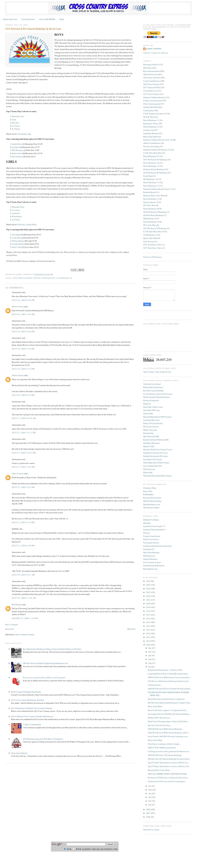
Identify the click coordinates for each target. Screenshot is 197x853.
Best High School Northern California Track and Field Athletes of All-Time (52, 649)
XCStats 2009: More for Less (159, 717)
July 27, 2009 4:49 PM (23, 545)
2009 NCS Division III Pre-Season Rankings (165, 729)
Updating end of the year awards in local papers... (167, 781)
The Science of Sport (151, 507)
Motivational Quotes (19, 753)
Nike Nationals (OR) (151, 436)
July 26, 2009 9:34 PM (23, 395)
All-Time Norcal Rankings (153, 215)
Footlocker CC (149, 549)
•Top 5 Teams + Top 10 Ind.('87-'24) (157, 372)
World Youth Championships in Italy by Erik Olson (168, 721)
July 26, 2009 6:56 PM (23, 300)
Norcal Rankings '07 (151, 156)
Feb (150, 801)
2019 (148, 607)
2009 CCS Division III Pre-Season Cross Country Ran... (169, 677)
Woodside (22, 134)
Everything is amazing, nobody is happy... (164, 744)
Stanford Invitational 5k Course (155, 456)
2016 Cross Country (151, 84)
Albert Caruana (18, 306)
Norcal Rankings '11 (151, 120)
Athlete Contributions (44, 278)
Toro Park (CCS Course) (152, 459)
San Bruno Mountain (151, 443)
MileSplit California (151, 519)
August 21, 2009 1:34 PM (25, 618)
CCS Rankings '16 (150, 235)
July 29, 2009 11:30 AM (24, 598)
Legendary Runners (150, 133)
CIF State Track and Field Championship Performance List (45, 663)
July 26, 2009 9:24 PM (23, 369)
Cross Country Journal (152, 562)
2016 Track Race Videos (152, 244)
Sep (150, 659)
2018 (148, 611)
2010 (148, 641)
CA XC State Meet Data (152, 153)
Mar (150, 797)
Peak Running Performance (153, 565)
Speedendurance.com (151, 504)
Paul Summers (17, 156)
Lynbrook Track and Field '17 (154, 529)
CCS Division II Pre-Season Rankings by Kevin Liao (33, 28)
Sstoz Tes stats (148, 241)
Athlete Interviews (10, 19)
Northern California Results (154, 97)
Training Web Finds (150, 107)
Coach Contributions (151, 81)
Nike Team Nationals (151, 552)
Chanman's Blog (149, 488)
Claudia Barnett (18, 244)
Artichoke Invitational (152, 384)
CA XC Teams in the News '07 (154, 113)
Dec (150, 648)
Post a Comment (11, 624)
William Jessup (149, 469)
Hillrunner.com (149, 555)
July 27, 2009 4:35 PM (23, 522)
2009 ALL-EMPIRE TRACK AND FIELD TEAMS (167, 774)
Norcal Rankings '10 (151, 163)
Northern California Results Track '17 (157, 189)
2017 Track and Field (151, 87)
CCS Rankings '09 (64, 278)
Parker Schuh (17, 153)
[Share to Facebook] (80, 269)
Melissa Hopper (18, 241)
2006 (148, 817)
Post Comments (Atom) (25, 634)
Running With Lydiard (152, 497)
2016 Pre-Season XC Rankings (155, 172)
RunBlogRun (148, 494)
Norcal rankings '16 (150, 202)
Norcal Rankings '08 (151, 221)
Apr (150, 793)
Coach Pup (147, 176)
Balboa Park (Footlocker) (153, 387)
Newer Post (9, 629)
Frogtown (147, 403)
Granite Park (148, 413)
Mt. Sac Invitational (151, 426)
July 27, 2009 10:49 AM (24, 418)
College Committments (32, 724)
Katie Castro (17, 247)
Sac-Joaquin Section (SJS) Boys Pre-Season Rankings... (169, 714)
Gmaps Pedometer (150, 559)
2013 (148, 629)
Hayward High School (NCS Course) (157, 416)
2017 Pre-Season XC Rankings (155, 159)
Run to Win (147, 491)
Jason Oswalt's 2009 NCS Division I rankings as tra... (168, 736)
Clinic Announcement (152, 104)
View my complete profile (155, 53)
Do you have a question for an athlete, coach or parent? (44, 677)
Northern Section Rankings (153, 169)
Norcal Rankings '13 (151, 166)
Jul (149, 666)
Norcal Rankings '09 (151, 208)
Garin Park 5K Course (151, 410)
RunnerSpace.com (150, 569)
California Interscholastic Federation (157, 546)
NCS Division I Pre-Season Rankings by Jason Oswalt (169, 759)
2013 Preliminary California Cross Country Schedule (31, 708)
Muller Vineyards (150, 430)
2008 (148, 809)
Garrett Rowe (17, 144)
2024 (148, 588)
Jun (150, 786)
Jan (149, 804)
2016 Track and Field (151, 77)
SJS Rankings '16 (150, 218)
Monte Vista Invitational (153, 423)
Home (62, 19)
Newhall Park (148, 433)
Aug (150, 663)
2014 (148, 626)
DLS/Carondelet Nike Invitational (156, 397)
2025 (148, 584)
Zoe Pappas (16, 235)
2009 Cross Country (22, 278)
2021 (148, 599)
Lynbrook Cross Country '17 (154, 526)
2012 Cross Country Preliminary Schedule (27, 700)
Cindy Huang (17, 238)
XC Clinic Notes (149, 205)
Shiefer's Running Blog (152, 501)
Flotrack (146, 533)
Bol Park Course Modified (153, 390)
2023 (148, 592)
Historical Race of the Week (154, 195)
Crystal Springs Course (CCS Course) (157, 394)
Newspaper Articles (150, 64)
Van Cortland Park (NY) (152, 466)
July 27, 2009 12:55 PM (24, 452)
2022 (148, 596)
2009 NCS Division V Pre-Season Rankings (165, 755)
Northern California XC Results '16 (156, 149)
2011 (148, 637)
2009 (148, 644)
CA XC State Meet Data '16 (153, 231)
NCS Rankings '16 (150, 179)
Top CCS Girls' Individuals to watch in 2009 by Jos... (168, 762)
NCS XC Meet (148, 117)
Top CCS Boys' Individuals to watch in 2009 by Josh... (169, 766)
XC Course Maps (149, 225)
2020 (148, 603)
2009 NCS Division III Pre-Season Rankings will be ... (169, 732)
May (150, 789)
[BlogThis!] (74, 269)
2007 (148, 813)
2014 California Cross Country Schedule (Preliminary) (32, 716)
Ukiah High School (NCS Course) (156, 462)
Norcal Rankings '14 (151, 182)
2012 (148, 633)
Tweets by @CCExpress (152, 257)
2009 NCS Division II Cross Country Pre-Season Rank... (169, 688)
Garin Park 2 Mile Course (153, 407)
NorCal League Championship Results (26, 691)
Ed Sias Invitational (151, 400)
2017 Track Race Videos (152, 248)
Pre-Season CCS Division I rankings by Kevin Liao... (168, 777)
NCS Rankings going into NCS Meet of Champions (43, 739)
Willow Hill (147, 472)
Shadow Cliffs (148, 446)
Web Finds (147, 68)
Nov (150, 651)
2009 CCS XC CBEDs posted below (162, 747)
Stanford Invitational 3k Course (155, 452)
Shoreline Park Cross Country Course (157, 449)
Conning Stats (148, 110)
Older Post (131, 629)
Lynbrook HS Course (151, 420)
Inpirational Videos (150, 123)
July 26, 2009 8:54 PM (23, 348)
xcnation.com (148, 130)
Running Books (149, 192)
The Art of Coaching (151, 146)
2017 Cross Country (151, 94)
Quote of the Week (150, 238)
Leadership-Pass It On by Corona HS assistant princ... (168, 673)
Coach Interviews (28, 19)
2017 (148, 614)
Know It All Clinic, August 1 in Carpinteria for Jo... (167, 710)
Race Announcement (151, 71)
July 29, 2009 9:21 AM (23, 574)
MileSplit (147, 523)
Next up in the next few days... (159, 725)
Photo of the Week (150, 136)
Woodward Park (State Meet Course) (157, 475)
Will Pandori (17, 604)
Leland (28, 224)
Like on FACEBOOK (47, 19)
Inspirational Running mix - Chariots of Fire (165, 670)
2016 (148, 618)
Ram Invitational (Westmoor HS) (156, 439)
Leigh (28, 134)
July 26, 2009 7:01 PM (23, 314)
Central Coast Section (151, 536)
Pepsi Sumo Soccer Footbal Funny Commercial (166, 699)
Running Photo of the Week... (159, 770)
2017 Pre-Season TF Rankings (155, 228)
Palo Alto (21, 224)
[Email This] (72, 269)
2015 (148, 622)
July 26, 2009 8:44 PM (23, 331)
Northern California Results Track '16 (157, 139)
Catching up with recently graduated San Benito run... (169, 751)
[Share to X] (77, 269)
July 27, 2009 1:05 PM (23, 467)
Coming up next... (155, 685)
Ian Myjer (16, 147)
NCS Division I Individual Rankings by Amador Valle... (169, 702)
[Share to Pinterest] (82, 269)
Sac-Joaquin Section (151, 542)
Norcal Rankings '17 (151, 185)
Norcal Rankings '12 (151, 126)
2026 (148, 581)
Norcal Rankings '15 (151, 199)
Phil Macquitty (18, 150)
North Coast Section (151, 539)
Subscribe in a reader (151, 829)
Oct (150, 655)
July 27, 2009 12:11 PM (24, 432)
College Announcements (153, 100)
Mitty (34, 224)
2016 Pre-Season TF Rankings (155, 212)
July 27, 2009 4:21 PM (23, 487)
